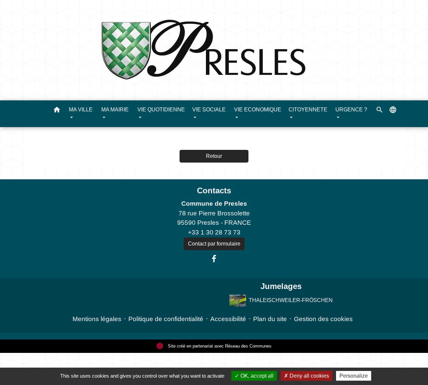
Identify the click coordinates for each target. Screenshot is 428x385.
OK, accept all (256, 376)
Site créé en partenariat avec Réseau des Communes (219, 346)
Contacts (214, 190)
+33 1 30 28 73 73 (214, 232)
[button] (56, 111)
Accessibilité (228, 318)
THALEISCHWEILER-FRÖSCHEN (290, 300)
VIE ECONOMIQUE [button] (257, 109)
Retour (214, 156)
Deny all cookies (308, 376)
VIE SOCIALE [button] (209, 109)
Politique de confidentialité (165, 318)
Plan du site (270, 318)
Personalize (353, 376)
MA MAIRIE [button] (115, 109)
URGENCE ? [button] (351, 109)
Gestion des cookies (323, 318)
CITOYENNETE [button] (308, 109)
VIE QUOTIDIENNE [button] (161, 109)
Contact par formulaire (214, 244)
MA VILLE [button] (81, 109)
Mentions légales (97, 318)
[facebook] (214, 259)
